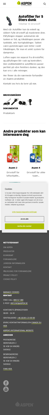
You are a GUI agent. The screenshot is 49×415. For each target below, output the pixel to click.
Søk (44, 3)
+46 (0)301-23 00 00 (26, 318)
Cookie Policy (10, 279)
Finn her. (7, 369)
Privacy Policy (10, 275)
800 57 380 (18, 300)
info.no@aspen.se (19, 303)
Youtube (6, 389)
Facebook (6, 383)
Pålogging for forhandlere (17, 271)
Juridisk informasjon (14, 263)
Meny (4, 3)
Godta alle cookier (24, 226)
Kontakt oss (9, 84)
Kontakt (7, 267)
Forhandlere (10, 259)
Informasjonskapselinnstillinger (24, 212)
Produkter (8, 251)
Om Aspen (8, 247)
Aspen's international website (18, 331)
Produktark (9, 113)
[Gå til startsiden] (24, 405)
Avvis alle (24, 219)
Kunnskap (8, 255)
